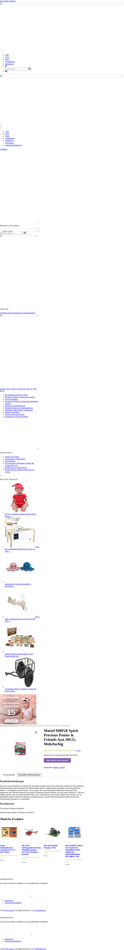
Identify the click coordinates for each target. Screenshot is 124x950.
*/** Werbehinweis (38, 910)
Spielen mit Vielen (12, 457)
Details (78, 750)
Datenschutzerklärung (13, 145)
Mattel (12, 726)
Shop (7, 57)
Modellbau (9, 64)
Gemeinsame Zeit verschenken (16, 417)
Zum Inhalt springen (8, 1)
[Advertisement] (18, 186)
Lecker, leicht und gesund (14, 414)
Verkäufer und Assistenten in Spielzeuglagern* (18, 313)
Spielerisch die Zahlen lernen (16, 468)
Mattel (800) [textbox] (19, 231)
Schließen (4, 149)
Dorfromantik (10, 461)
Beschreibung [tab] (9, 775)
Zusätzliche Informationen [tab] (29, 775)
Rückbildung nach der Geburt (16, 395)
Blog (7, 59)
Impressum (9, 143)
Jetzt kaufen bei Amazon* (57, 760)
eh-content (10, 910)
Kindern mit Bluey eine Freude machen (20, 397)
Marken (7, 726)
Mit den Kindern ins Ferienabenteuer (19, 408)
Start (7, 55)
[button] (36, 732)
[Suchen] (29, 68)
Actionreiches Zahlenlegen (15, 459)
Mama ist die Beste (12, 412)
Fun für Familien (11, 399)
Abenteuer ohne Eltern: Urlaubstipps (19, 410)
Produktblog (10, 62)
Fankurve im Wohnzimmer (15, 406)
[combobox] (20, 230)
